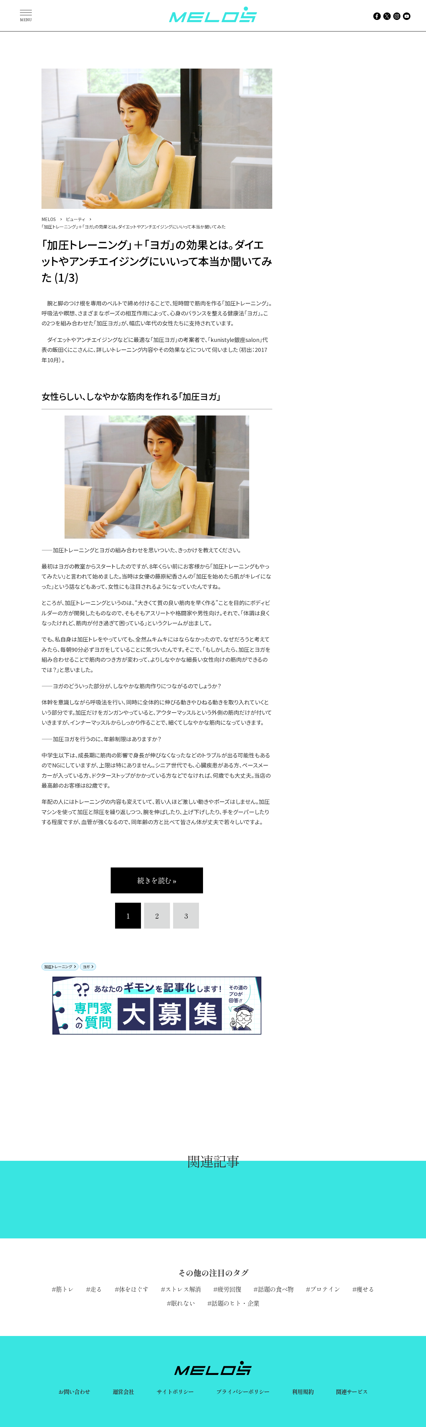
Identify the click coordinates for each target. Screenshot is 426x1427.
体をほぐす (134, 1289)
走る (96, 1289)
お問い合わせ (74, 1391)
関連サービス (352, 1391)
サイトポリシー (175, 1391)
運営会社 (123, 1391)
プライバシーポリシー (242, 1391)
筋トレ (65, 1289)
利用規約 (302, 1391)
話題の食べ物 (275, 1289)
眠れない (183, 1303)
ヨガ (86, 966)
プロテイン (325, 1289)
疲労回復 (229, 1289)
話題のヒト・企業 (235, 1303)
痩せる (365, 1289)
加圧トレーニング (58, 966)
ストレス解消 (183, 1289)
